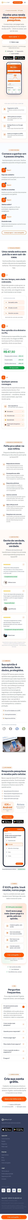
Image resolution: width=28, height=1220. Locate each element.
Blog (3, 1157)
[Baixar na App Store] (8, 58)
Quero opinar (13, 37)
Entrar (3, 1160)
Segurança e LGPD (6, 1176)
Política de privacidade (7, 1173)
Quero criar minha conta (13, 1099)
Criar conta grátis (18, 2)
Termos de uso (5, 1171)
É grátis (3, 1141)
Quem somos (5, 1155)
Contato (4, 1179)
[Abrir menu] (24, 2)
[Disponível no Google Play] (19, 58)
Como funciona (6, 1138)
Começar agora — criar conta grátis (14, 232)
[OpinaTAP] (5, 2)
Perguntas (4, 1144)
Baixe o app (15, 42)
